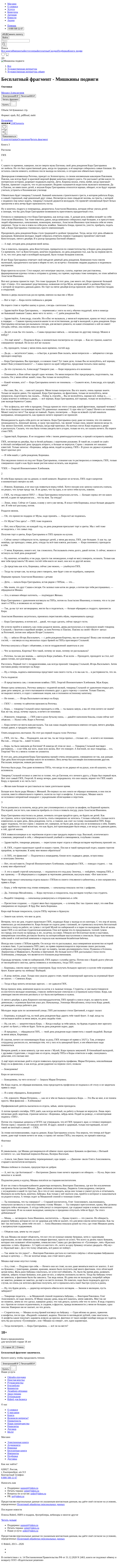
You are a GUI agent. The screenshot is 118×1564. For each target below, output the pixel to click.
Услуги (11, 9)
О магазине (13, 1412)
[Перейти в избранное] (3, 55)
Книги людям (75, 51)
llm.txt (10, 1432)
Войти (5, 37)
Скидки (53, 51)
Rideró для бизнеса (17, 1399)
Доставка (12, 1459)
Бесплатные (43, 51)
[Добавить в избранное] (4, 127)
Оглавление (24, 139)
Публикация (13, 1396)
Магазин (11, 3)
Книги (10, 1415)
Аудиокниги (13, 1445)
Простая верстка (16, 1380)
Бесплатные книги (17, 1450)
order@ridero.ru (38, 1493)
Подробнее (7, 120)
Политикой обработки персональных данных (41, 1504)
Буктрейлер (13, 1385)
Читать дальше (9, 1520)
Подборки (62, 51)
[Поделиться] (4, 132)
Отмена (20, 1347)
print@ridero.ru (31, 1491)
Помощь (11, 25)
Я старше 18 (8, 1347)
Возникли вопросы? (18, 1418)
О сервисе (12, 6)
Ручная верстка (15, 1382)
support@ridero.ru (29, 1488)
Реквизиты (13, 1426)
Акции (11, 20)
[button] (59, 44)
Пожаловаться (9, 136)
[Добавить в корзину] (13, 103)
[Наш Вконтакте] (9, 1549)
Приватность (14, 1420)
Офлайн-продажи (16, 1377)
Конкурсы (12, 12)
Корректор (12, 1388)
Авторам (12, 15)
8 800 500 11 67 (9, 1477)
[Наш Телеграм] (8, 1552)
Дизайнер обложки (17, 1391)
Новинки (12, 1448)
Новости (11, 17)
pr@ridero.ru (18, 1496)
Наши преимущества (18, 1423)
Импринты (18, 51)
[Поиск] (4, 44)
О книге (5, 139)
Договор (11, 1429)
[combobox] (59, 40)
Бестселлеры (30, 51)
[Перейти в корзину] (7, 55)
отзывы (14, 139)
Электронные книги (18, 1442)
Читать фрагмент (10, 99)
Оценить (19, 123)
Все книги (6, 51)
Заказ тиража (14, 1393)
